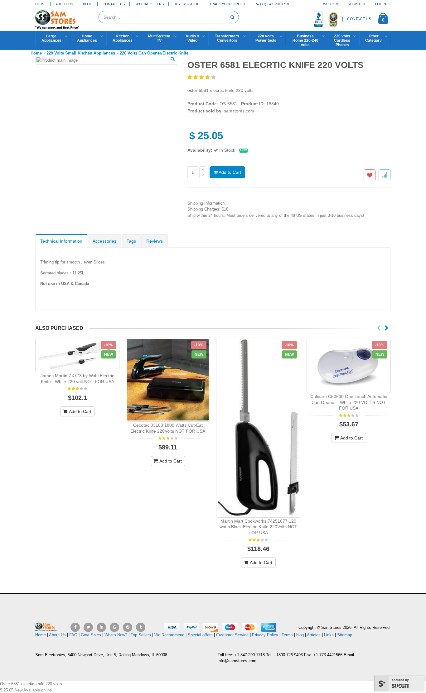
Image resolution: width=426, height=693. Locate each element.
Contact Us (114, 4)
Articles (314, 635)
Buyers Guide (186, 4)
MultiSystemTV (159, 38)
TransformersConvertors (227, 38)
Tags (131, 241)
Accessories (104, 241)
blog (300, 635)
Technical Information (61, 241)
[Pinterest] (127, 627)
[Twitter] (88, 627)
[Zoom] (173, 59)
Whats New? (115, 635)
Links (329, 635)
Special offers (200, 635)
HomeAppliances (87, 38)
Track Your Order (227, 4)
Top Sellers (141, 635)
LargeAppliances (51, 38)
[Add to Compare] (384, 175)
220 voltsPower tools (265, 38)
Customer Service (232, 635)
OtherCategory (373, 38)
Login (380, 4)
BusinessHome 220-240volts (305, 40)
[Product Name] (77, 355)
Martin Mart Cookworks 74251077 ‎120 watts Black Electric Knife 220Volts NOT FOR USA (258, 527)
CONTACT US (359, 19)
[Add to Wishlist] (369, 175)
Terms (288, 635)
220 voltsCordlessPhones (342, 40)
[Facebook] (75, 627)
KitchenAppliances (123, 38)
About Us (64, 4)
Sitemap (344, 635)
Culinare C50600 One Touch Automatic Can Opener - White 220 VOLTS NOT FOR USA (348, 402)
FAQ (73, 635)
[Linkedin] (101, 627)
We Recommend (169, 635)
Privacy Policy (265, 635)
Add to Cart (229, 172)
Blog (88, 4)
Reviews (154, 241)
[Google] (114, 627)
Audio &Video (193, 38)
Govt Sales (91, 635)
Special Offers (149, 4)
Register (356, 4)
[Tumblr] (140, 627)
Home (40, 4)
